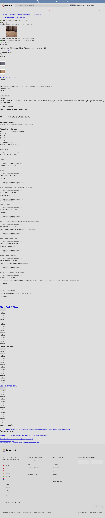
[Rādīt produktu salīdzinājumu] (97, 5)
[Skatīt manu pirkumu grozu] (101, 5)
